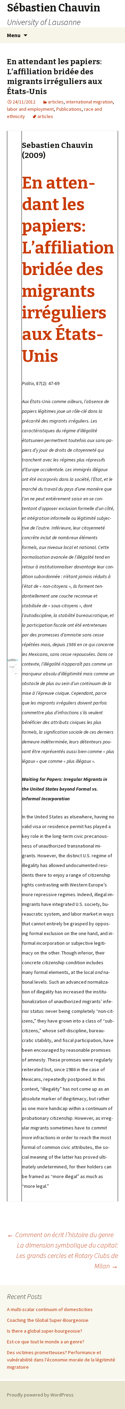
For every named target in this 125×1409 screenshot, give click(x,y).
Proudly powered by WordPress (40, 1395)
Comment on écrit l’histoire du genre (60, 1234)
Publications (69, 109)
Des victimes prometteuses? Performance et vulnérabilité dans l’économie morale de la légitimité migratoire (61, 1359)
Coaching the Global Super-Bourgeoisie (48, 1320)
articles (56, 102)
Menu (13, 35)
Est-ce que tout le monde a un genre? (45, 1342)
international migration (89, 102)
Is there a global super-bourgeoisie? (44, 1331)
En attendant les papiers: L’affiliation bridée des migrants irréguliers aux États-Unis (68, 269)
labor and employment (30, 109)
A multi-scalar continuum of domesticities (50, 1309)
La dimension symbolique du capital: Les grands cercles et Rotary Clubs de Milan (67, 1255)
